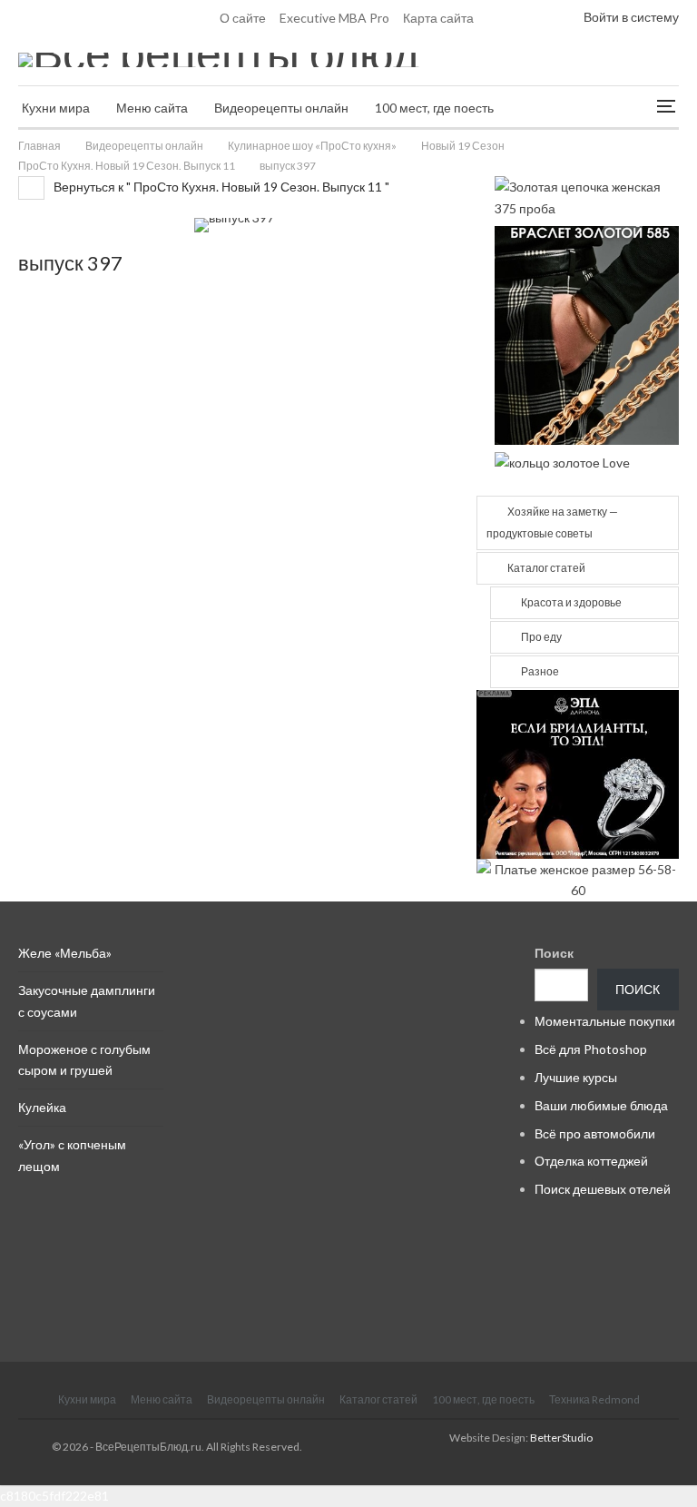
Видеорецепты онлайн (281, 107)
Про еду (541, 637)
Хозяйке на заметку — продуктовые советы (552, 522)
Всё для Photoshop (591, 1049)
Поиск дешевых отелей (603, 1189)
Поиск (554, 952)
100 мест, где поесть (434, 107)
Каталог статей (546, 568)
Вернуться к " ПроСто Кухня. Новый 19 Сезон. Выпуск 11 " (220, 186)
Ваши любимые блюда (601, 1105)
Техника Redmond (594, 1399)
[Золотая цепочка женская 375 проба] (587, 195)
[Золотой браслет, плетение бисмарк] (587, 333)
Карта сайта (438, 17)
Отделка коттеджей (591, 1160)
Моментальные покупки (605, 1021)
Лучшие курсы (576, 1077)
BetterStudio (561, 1437)
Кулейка (42, 1107)
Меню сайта (152, 107)
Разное (540, 671)
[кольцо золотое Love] (562, 461)
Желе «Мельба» (65, 952)
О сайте (243, 17)
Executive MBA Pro (334, 17)
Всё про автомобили (595, 1133)
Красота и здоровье (571, 602)
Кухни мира (56, 107)
